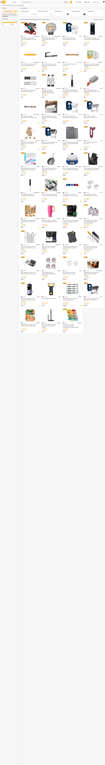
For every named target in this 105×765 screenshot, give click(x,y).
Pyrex (101, 192)
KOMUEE (79, 296)
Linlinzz (101, 88)
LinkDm (59, 270)
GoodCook (79, 140)
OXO (80, 88)
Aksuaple (37, 140)
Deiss (101, 244)
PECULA (100, 218)
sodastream (58, 88)
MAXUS (38, 270)
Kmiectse (58, 192)
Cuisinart (100, 36)
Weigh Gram (58, 244)
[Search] (71, 2)
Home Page (4, 5)
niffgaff (58, 114)
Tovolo (80, 244)
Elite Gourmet (78, 166)
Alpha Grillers (36, 36)
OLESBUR (37, 322)
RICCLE (38, 166)
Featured (100, 19)
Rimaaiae (37, 88)
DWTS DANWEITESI (99, 270)
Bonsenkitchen (36, 192)
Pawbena (37, 218)
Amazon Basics (57, 36)
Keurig (80, 218)
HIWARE (37, 244)
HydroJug (58, 218)
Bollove (59, 62)
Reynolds (79, 192)
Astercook (100, 166)
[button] (79, 2)
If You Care (79, 62)
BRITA (80, 36)
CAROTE (58, 166)
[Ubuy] (3, 2)
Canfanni (79, 322)
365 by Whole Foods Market (36, 114)
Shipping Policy (5, 16)
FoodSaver (100, 62)
